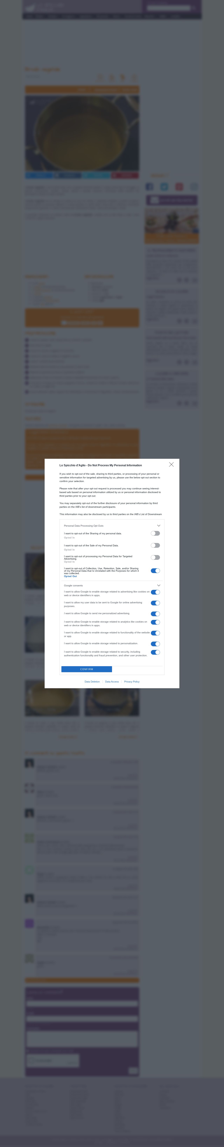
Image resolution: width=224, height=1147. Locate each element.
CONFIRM (86, 669)
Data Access (112, 681)
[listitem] (112, 525)
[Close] (172, 465)
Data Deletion (92, 681)
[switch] (155, 533)
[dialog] (112, 573)
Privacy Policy (131, 681)
